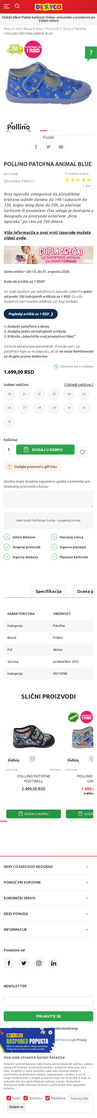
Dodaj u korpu (47, 450)
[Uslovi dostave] (7, 536)
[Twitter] (24, 963)
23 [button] (54, 396)
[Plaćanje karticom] (54, 556)
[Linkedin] (54, 963)
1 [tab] (43, 130)
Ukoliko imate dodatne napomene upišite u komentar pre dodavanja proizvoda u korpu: (47, 483)
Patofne (80, 28)
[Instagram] (39, 963)
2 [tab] (53, 130)
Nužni (16, 1098)
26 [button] (9, 410)
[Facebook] (36, 146)
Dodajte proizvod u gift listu (35, 467)
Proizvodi (52, 28)
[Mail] (61, 146)
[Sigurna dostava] (7, 556)
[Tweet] (48, 146)
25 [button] (84, 396)
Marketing (58, 1098)
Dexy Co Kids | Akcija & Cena (23, 28)
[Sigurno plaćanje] (54, 546)
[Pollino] (18, 124)
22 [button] (39, 396)
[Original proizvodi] (7, 546)
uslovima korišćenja (63, 1028)
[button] (82, 452)
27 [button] (24, 410)
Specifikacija (49, 591)
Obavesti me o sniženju (76, 366)
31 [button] (84, 410)
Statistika (35, 1098)
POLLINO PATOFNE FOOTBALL (33, 778)
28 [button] (39, 410)
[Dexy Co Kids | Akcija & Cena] (48, 6)
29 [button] (54, 410)
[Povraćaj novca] (54, 536)
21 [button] (24, 396)
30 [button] (69, 410)
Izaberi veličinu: (16, 385)
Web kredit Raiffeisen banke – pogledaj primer (48, 520)
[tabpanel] (48, 83)
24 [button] (69, 396)
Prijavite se (48, 1016)
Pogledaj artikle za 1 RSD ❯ (30, 314)
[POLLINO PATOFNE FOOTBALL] (33, 737)
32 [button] (9, 424)
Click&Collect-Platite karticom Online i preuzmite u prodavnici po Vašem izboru (48, 18)
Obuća (66, 28)
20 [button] (9, 396)
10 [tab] (93, 821)
